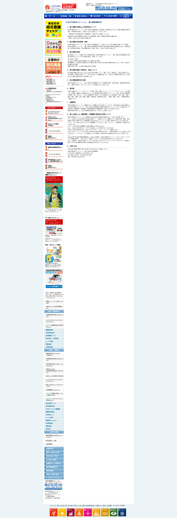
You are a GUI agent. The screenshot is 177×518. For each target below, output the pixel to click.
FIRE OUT (48, 90)
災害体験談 (49, 444)
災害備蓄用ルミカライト (53, 390)
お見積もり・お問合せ (53, 463)
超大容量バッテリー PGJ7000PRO (50, 98)
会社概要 (109, 505)
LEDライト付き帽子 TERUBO (54, 376)
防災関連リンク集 (51, 440)
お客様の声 (49, 448)
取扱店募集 (49, 470)
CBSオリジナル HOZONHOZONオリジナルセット (54, 370)
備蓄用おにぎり (50, 100)
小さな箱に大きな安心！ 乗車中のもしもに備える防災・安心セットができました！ (53, 265)
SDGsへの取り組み (52, 474)
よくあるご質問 (51, 459)
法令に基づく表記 (52, 456)
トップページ (53, 505)
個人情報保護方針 (52, 467)
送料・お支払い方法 (52, 452)
